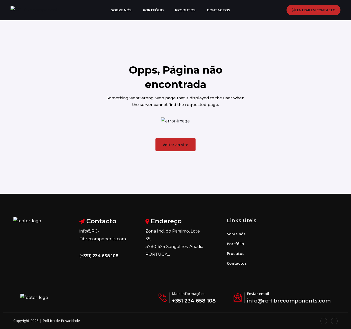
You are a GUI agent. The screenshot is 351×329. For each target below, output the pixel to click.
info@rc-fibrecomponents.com (289, 301)
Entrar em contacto (316, 10)
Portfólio (153, 10)
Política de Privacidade (61, 320)
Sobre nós (121, 10)
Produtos (185, 10)
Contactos (218, 10)
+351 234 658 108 (194, 301)
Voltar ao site (175, 144)
